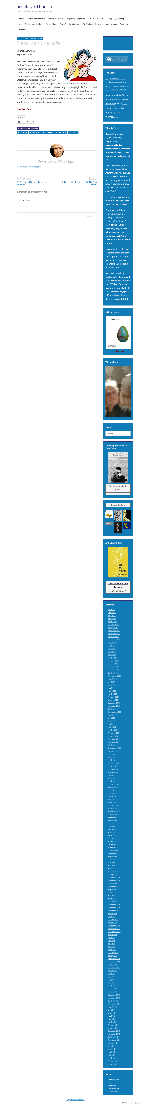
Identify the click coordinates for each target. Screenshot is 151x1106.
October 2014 (113, 965)
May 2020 (112, 796)
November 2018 (114, 847)
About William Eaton (36, 18)
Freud (119, 90)
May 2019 (111, 829)
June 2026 (112, 613)
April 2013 (111, 1019)
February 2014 (113, 989)
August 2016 (112, 914)
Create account (113, 1079)
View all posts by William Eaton (29, 167)
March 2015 (112, 950)
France (114, 89)
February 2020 (113, 805)
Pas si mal (22, 30)
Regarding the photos (76, 18)
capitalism (114, 78)
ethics (107, 90)
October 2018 (113, 850)
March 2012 (112, 1058)
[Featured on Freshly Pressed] (116, 62)
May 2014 (111, 980)
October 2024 (113, 673)
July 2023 (111, 718)
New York (117, 99)
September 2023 (114, 712)
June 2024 (112, 685)
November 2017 (114, 881)
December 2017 (114, 877)
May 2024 (112, 688)
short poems (111, 24)
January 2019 (112, 841)
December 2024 (114, 667)
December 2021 (114, 769)
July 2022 (111, 754)
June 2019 (111, 826)
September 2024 (114, 676)
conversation (116, 82)
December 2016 (114, 905)
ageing (109, 18)
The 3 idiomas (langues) (92, 24)
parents (74, 132)
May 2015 (111, 944)
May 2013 (111, 1016)
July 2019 (111, 823)
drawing (108, 86)
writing (116, 117)
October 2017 (113, 884)
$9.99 (118, 488)
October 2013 (113, 1001)
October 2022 (113, 745)
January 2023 (113, 736)
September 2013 (114, 1004)
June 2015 (111, 941)
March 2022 (112, 760)
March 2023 (112, 730)
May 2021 (111, 775)
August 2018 (112, 856)
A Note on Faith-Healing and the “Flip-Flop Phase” (79, 181)
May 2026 (112, 616)
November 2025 (114, 634)
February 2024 (113, 697)
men (126, 95)
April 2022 (112, 757)
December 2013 (114, 995)
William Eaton (36, 38)
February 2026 (113, 625)
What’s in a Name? (56, 18)
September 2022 (114, 748)
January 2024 (113, 700)
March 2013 (112, 1022)
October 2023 (113, 709)
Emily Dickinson (115, 86)
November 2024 (114, 670)
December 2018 (114, 844)
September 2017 (114, 887)
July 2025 (111, 646)
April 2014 (111, 983)
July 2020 (111, 790)
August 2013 (112, 1007)
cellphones (121, 79)
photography (111, 277)
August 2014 (112, 971)
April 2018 (111, 868)
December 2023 (114, 703)
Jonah (116, 95)
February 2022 (113, 763)
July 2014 (111, 974)
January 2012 (112, 1064)
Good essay (74, 24)
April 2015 (111, 947)
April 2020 (112, 799)
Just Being (120, 18)
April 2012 (111, 1055)
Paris (48, 24)
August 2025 (113, 643)
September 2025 (114, 640)
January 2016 (112, 923)
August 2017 (112, 889)
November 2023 (114, 706)
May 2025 (112, 652)
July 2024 (111, 682)
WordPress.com (113, 1091)
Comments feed (114, 1088)
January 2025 (113, 664)
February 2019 (113, 838)
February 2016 (113, 920)
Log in (110, 1082)
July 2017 (111, 892)
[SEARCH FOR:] (118, 433)
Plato (112, 104)
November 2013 (114, 998)
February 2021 (113, 784)
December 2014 (114, 959)
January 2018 (112, 874)
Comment (89, 216)
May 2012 (111, 1052)
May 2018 (111, 865)
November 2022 (114, 742)
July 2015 (111, 938)
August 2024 (113, 679)
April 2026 (112, 619)
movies (107, 99)
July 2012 (111, 1046)
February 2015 (113, 953)
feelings (48, 132)
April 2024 (112, 691)
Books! (63, 24)
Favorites (124, 24)
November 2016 (114, 908)
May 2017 (111, 895)
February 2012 (113, 1061)
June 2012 (111, 1049)
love (20, 24)
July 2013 (111, 1010)
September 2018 (114, 853)
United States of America (115, 113)
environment (124, 86)
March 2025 (112, 658)
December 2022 (114, 739)
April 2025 (112, 655)
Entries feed (112, 1085)
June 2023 (112, 721)
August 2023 (113, 715)
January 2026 (113, 628)
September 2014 (114, 968)
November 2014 (114, 962)
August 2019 (112, 820)
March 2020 (112, 802)
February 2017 (113, 902)
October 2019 (113, 814)
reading (124, 104)
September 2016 (114, 911)
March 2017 (112, 899)
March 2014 (112, 986)
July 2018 (111, 859)
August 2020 (113, 787)
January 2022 (113, 766)
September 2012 (114, 1040)
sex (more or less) (115, 108)
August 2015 (112, 935)
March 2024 (112, 694)
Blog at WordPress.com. (76, 1100)
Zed (54, 24)
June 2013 (111, 1013)
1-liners (100, 18)
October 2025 (113, 637)
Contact (21, 18)
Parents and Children (33, 24)
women (109, 116)
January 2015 (112, 956)
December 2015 (114, 926)
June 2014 (111, 977)
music (111, 99)
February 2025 (113, 661)
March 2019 (112, 835)
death (123, 82)
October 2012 (113, 1037)
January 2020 (113, 808)
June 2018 (111, 862)
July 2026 (111, 610)
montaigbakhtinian (35, 6)
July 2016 (111, 917)
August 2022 (113, 751)
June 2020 (112, 793)
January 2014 (112, 992)
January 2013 (112, 1028)
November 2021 (114, 772)
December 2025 (114, 631)
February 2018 (113, 871)
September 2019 (114, 817)
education (36, 132)
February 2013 (113, 1025)
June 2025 (112, 649)
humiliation (61, 132)
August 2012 (112, 1043)
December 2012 (114, 1031)
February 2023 (113, 733)
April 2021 (111, 778)
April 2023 (112, 727)
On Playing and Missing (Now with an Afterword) (32, 181)
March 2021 (112, 781)
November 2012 (114, 1034)
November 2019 (114, 811)
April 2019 (111, 832)
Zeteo (91, 18)
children (23, 132)
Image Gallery (118, 505)
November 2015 (114, 929)
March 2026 (112, 622)
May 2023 (111, 724)
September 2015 (114, 932)
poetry (118, 103)
